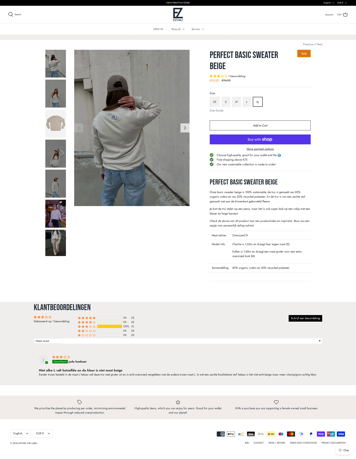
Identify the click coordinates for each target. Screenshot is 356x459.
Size (212, 93)
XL (257, 102)
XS (214, 102)
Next (319, 44)
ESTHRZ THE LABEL (28, 443)
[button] (219, 76)
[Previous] (78, 127)
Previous (308, 44)
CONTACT (258, 442)
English (327, 2)
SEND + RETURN (276, 442)
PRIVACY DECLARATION (334, 442)
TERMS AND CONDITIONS (303, 442)
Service (196, 29)
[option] (132, 128)
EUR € (340, 2)
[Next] (185, 127)
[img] (61, 357)
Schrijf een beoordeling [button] (305, 318)
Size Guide (216, 110)
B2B (247, 442)
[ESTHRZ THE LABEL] (178, 14)
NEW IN (158, 29)
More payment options (260, 149)
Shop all (175, 29)
